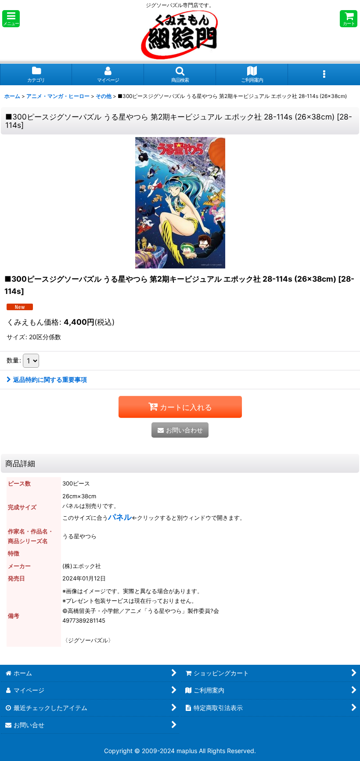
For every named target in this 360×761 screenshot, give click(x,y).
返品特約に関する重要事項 (50, 379)
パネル (120, 517)
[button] (11, 18)
